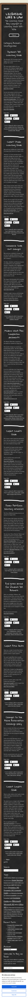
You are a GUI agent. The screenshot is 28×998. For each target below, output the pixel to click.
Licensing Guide (8, 898)
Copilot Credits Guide (14, 432)
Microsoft (18, 130)
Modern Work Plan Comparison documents (14, 334)
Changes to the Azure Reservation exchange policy (14, 720)
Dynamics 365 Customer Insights (11, 128)
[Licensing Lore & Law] (14, 9)
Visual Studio (7, 916)
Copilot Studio (7, 232)
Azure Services (13, 775)
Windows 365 (19, 916)
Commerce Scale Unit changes (14, 247)
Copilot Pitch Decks (14, 646)
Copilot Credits (19, 231)
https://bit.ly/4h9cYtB (9, 289)
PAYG (8, 907)
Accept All (14, 986)
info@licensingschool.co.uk (10, 398)
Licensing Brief (19, 895)
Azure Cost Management (19, 877)
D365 (15, 885)
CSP (12, 885)
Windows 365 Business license (17, 634)
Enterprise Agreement (17, 893)
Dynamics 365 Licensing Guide (14, 53)
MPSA (16, 904)
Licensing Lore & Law (14, 15)
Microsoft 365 (9, 904)
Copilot (15, 704)
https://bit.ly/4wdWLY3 (9, 553)
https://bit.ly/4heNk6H (9, 109)
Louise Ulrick (20, 125)
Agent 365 (11, 704)
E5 (8, 893)
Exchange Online (7, 418)
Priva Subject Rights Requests (17, 419)
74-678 (6, 877)
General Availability (11, 895)
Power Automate (17, 907)
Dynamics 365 (20, 127)
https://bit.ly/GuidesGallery (10, 99)
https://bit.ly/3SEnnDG (9, 461)
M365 (10, 901)
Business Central (7, 882)
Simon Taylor (20, 316)
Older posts (7, 860)
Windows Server (7, 918)
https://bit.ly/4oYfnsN (9, 823)
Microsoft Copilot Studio (18, 570)
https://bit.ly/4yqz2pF (9, 683)
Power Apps (11, 907)
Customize (14, 990)
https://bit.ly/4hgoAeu (14, 549)
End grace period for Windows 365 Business (14, 586)
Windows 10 (13, 916)
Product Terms (16, 912)
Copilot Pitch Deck (12, 706)
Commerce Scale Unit (12, 127)
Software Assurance (12, 914)
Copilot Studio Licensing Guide (14, 143)
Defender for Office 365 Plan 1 (15, 416)
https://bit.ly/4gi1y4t (8, 213)
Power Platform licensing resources (14, 507)
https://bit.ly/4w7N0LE (9, 686)
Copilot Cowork (12, 853)
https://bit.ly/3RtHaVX (16, 755)
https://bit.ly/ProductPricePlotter (11, 300)
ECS (10, 893)
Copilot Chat (20, 704)
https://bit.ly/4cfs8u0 (8, 88)
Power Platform (14, 572)
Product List (9, 911)
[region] (14, 985)
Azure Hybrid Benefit (7, 880)
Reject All (14, 994)
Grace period (15, 633)
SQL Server (20, 914)
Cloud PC (19, 631)
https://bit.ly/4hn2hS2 (9, 391)
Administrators (13, 631)
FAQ (5, 895)
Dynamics (6, 887)
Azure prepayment (12, 231)
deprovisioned (9, 633)
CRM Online (8, 885)
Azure (13, 877)
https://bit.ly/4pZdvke (9, 613)
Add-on (9, 877)
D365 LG (19, 885)
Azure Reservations (12, 773)
